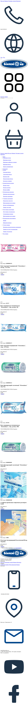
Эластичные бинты (7, 174)
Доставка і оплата (12, 1)
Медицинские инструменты (9, 218)
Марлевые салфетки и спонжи (10, 162)
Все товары (5, 233)
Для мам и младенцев (8, 198)
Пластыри (5, 168)
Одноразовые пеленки (8, 214)
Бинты (4, 170)
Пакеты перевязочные (8, 166)
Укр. (2, 57)
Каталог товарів (4, 153)
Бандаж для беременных (8, 205)
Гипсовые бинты (7, 172)
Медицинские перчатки (8, 192)
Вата (4, 156)
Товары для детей (7, 207)
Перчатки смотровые (8, 196)
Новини (6, 1)
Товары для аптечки (7, 231)
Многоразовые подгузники (9, 203)
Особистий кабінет (5, 564)
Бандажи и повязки (7, 181)
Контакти (18, 1)
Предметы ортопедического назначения (12, 227)
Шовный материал (7, 222)
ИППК (4, 220)
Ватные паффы (6, 189)
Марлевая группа (7, 157)
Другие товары (6, 225)
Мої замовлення (12, 564)
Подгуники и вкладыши (8, 209)
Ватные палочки (6, 187)
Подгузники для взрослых (9, 211)
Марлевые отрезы (7, 160)
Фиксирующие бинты (8, 178)
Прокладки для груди (8, 200)
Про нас (2, 1)
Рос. (4, 57)
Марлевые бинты (7, 164)
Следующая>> (18, 547)
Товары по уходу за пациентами (10, 229)
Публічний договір (8, 562)
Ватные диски (6, 185)
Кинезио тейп (6, 176)
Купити (2, 274)
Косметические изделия (8, 183)
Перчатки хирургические (8, 194)
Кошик (18, 564)
